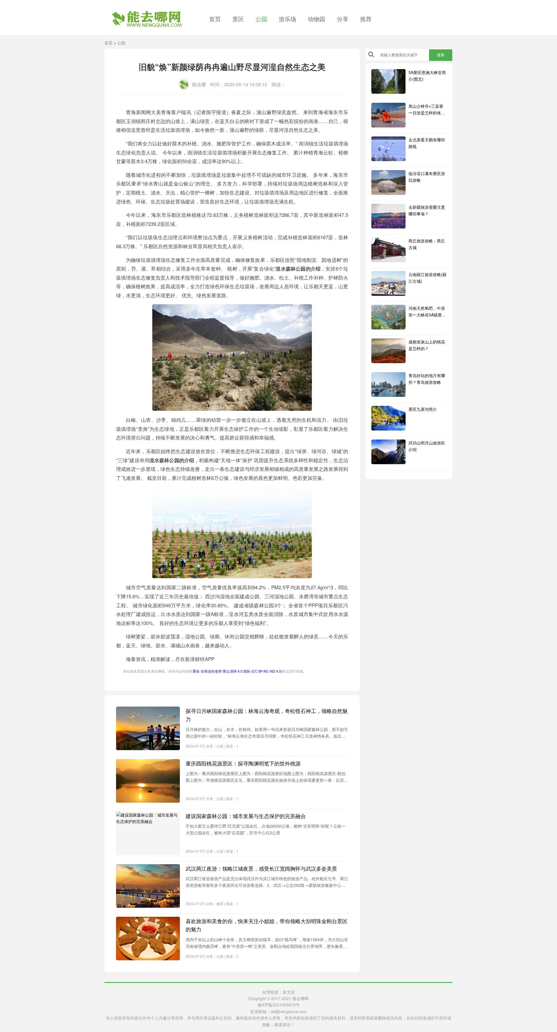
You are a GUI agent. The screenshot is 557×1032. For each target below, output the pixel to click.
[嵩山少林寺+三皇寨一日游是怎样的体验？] (388, 115)
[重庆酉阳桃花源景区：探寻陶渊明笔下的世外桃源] (148, 781)
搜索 (440, 55)
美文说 (289, 992)
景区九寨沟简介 (422, 409)
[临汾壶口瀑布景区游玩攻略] (388, 182)
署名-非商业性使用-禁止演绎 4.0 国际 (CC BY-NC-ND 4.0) (237, 671)
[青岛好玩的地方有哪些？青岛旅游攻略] (388, 384)
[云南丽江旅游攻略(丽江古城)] (388, 283)
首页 (215, 19)
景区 (238, 19)
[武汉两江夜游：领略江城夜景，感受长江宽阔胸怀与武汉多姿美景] (148, 886)
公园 (261, 19)
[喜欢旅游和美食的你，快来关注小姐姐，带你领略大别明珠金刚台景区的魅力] (148, 938)
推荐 (366, 19)
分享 (342, 19)
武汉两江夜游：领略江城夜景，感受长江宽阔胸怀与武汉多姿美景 (261, 868)
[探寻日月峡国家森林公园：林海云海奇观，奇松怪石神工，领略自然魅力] (148, 728)
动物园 (316, 19)
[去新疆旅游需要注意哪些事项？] (388, 216)
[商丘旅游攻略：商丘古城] (388, 249)
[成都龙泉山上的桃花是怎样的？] (388, 350)
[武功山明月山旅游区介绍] (388, 452)
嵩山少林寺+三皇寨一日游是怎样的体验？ (425, 112)
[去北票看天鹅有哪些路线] (388, 148)
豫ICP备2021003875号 (279, 1005)
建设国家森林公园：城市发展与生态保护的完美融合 (246, 816)
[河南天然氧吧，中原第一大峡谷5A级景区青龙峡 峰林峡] (388, 317)
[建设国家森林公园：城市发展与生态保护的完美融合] (148, 833)
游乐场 (287, 19)
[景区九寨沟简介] (388, 418)
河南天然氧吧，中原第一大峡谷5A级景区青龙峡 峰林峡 (427, 314)
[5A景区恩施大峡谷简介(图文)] (388, 81)
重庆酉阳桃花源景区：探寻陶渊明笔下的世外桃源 (243, 763)
